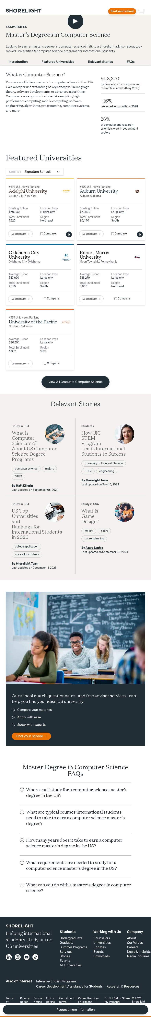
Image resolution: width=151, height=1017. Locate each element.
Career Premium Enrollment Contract (88, 1002)
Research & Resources (123, 986)
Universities (102, 943)
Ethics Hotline (50, 1000)
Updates (99, 947)
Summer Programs (73, 947)
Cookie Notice (38, 1000)
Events (65, 961)
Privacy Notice (25, 1000)
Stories (65, 956)
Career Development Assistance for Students (69, 986)
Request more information (75, 1010)
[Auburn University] (137, 191)
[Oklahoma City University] (66, 257)
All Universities (71, 965)
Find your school (122, 11)
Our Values (135, 943)
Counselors (101, 938)
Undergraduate (71, 938)
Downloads (101, 956)
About (131, 938)
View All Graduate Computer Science (75, 382)
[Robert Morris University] (137, 257)
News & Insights (139, 952)
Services (66, 952)
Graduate (67, 943)
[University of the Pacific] (66, 322)
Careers (132, 947)
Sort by (15, 172)
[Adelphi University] (66, 191)
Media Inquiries (138, 956)
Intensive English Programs (56, 981)
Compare (50, 233)
